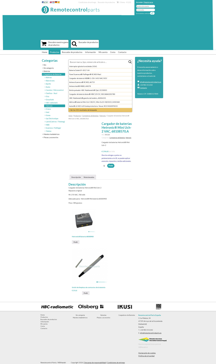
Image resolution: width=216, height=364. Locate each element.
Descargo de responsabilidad (95, 363)
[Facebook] (43, 2)
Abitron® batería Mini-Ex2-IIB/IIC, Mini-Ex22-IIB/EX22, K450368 (94, 102)
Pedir (111, 166)
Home (44, 52)
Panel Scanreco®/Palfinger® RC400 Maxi (85, 74)
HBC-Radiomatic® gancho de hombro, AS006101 (87, 98)
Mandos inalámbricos (52, 134)
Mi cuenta (103, 52)
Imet (47, 112)
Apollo (48, 84)
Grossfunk (50, 100)
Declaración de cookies (147, 353)
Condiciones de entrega (87, 2)
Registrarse (148, 2)
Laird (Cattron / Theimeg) (55, 122)
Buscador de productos (106, 2)
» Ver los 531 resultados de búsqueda (83, 110)
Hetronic (49, 106)
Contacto (122, 52)
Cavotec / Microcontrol (55, 90)
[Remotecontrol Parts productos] (43, 45)
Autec (48, 87)
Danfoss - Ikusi (51, 93)
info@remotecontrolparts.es (150, 82)
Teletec (48, 131)
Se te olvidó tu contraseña (143, 13)
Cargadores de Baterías (52, 74)
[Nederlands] (53, 3)
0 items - (125, 2)
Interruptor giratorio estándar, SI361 (83, 66)
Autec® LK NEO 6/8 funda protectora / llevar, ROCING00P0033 (93, 106)
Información (90, 52)
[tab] (76, 177)
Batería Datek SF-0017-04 (79, 70)
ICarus (48, 109)
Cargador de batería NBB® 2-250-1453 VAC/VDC (88, 78)
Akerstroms (50, 81)
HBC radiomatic (52, 103)
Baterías (47, 71)
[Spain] (58, 3)
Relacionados (89, 177)
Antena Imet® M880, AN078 (80, 86)
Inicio (70, 116)
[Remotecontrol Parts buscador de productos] (74, 45)
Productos (54, 52)
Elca (47, 96)
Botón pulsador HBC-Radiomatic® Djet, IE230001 (88, 90)
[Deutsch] (56, 3)
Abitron (49, 77)
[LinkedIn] (45, 3)
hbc (45, 65)
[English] (51, 3)
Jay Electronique (52, 118)
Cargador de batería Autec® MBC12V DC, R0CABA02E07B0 (92, 94)
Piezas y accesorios (51, 137)
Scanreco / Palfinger (53, 128)
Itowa (48, 115)
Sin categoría (49, 68)
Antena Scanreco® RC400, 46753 (82, 82)
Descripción (76, 177)
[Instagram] (47, 3)
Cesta (112, 52)
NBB (47, 125)
